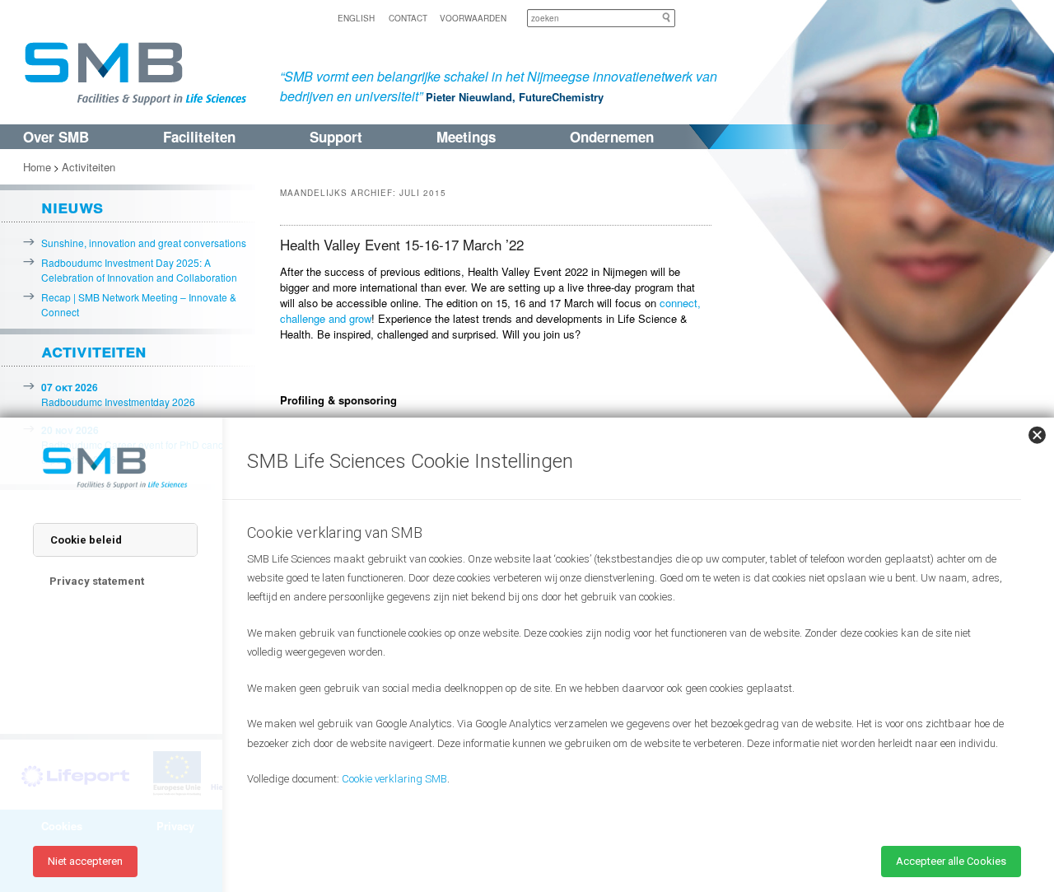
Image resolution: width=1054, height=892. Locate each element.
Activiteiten (88, 167)
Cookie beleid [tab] (86, 540)
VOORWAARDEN (473, 18)
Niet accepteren (85, 861)
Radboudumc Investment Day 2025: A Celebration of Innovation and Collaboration (139, 269)
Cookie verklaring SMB (394, 779)
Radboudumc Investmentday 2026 (118, 394)
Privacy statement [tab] (96, 581)
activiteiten (94, 350)
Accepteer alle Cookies (951, 861)
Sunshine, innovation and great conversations (143, 243)
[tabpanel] (626, 674)
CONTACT (408, 18)
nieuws (72, 206)
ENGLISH (356, 18)
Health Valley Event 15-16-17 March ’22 (402, 244)
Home (37, 167)
